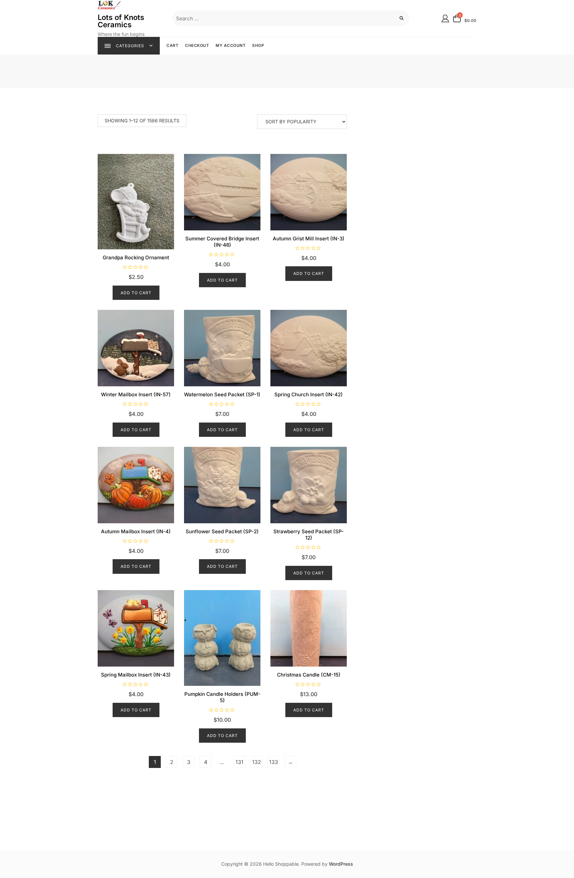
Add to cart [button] (136, 292)
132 (256, 762)
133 (273, 762)
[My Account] (445, 18)
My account (230, 45)
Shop (258, 45)
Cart (172, 45)
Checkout (197, 45)
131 (239, 762)
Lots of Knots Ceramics (121, 21)
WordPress (341, 864)
